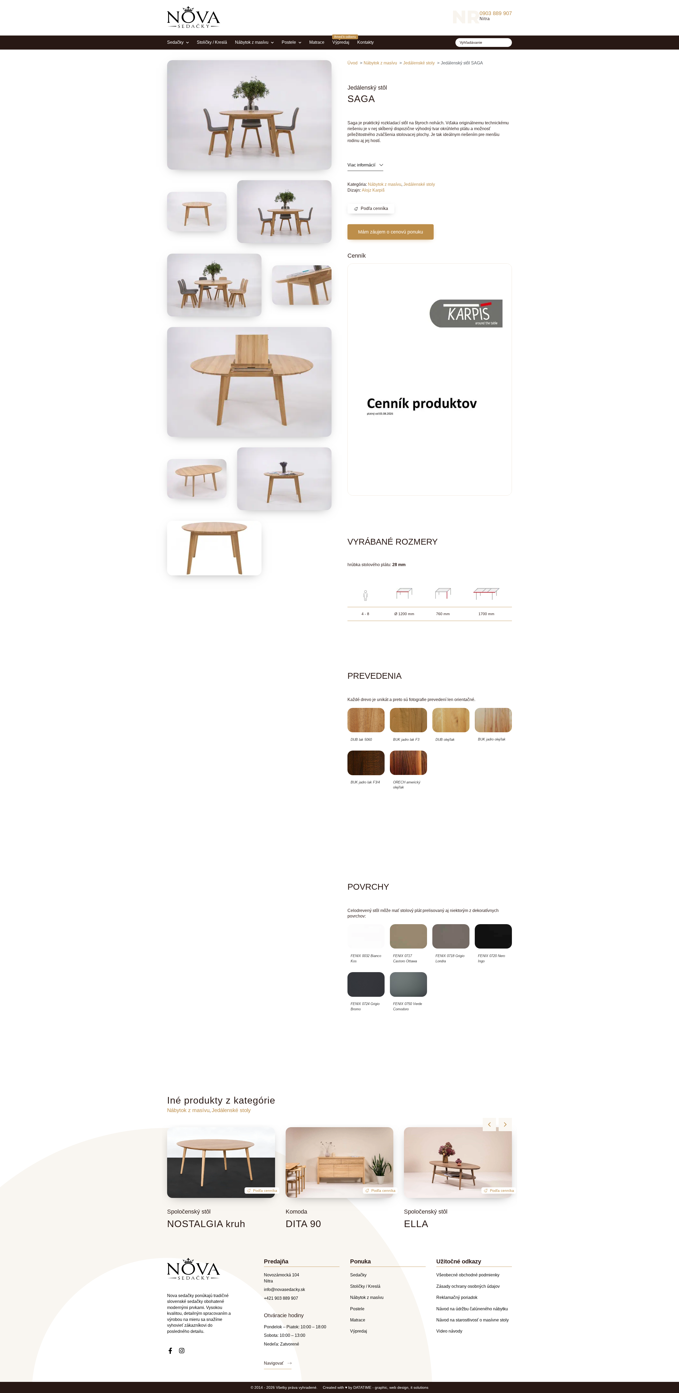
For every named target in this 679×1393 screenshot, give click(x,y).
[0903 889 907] (466, 17)
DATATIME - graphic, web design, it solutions (390, 1387)
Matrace (316, 42)
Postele (289, 42)
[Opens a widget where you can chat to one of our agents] (642, 1362)
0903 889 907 (496, 13)
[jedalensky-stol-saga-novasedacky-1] (214, 548)
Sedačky (175, 42)
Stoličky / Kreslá (212, 42)
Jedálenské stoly (419, 184)
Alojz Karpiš (373, 190)
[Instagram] (182, 1351)
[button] (390, 232)
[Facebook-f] (170, 1351)
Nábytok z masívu (251, 42)
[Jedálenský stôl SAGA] (249, 115)
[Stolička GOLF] (214, 285)
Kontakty (365, 42)
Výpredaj (340, 42)
